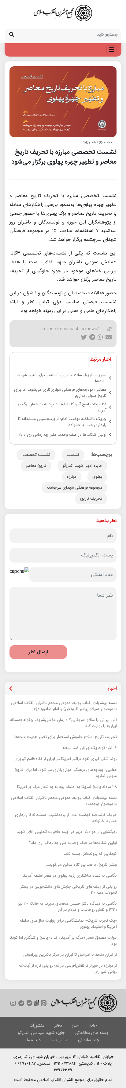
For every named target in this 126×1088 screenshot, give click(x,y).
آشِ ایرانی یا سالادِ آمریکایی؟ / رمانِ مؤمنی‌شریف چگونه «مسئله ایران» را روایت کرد (63, 723)
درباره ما (34, 1040)
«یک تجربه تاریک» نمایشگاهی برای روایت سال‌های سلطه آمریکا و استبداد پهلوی (68, 924)
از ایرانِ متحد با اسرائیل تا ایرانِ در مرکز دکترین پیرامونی (70, 955)
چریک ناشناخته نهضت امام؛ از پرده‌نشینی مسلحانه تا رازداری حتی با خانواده (62, 422)
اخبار (76, 1025)
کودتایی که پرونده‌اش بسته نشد (90, 854)
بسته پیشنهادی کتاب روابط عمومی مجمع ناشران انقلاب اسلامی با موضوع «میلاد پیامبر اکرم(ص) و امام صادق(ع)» (64, 706)
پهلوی (97, 476)
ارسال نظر (38, 652)
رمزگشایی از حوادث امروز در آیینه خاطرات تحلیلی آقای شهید (67, 832)
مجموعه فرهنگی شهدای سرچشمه (74, 487)
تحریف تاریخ (91, 498)
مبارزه (71, 476)
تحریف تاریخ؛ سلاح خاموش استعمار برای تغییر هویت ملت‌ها (61, 378)
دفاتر (58, 1025)
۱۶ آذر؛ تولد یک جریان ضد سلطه (89, 748)
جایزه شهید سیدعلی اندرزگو (41, 1032)
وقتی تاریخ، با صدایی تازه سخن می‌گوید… (81, 865)
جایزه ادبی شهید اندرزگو (82, 466)
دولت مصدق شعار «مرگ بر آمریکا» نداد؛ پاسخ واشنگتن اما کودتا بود (63, 941)
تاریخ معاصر (36, 466)
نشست (73, 455)
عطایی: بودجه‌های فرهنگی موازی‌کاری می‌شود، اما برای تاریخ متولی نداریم (60, 393)
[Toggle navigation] (111, 49)
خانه (93, 1025)
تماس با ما (59, 1040)
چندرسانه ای (88, 1040)
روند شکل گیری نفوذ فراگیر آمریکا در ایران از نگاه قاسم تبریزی (65, 759)
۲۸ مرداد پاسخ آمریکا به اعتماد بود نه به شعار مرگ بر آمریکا (62, 407)
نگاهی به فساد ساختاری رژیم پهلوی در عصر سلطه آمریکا (70, 876)
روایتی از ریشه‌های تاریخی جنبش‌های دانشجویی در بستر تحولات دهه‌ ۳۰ (68, 890)
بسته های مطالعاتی (91, 1032)
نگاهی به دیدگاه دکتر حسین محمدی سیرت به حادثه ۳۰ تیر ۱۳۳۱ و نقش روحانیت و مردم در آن (67, 907)
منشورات (36, 1025)
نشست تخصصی (35, 455)
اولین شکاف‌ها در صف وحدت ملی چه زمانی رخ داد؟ (62, 435)
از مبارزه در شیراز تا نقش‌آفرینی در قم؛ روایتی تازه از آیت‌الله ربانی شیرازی (68, 969)
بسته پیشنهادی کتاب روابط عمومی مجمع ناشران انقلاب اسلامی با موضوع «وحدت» (64, 801)
